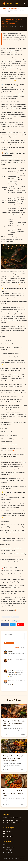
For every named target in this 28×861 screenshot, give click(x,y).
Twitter (12, 624)
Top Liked (22, 647)
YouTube (20, 624)
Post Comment (8, 642)
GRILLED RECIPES (12, 8)
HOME (4, 8)
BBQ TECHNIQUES (8, 850)
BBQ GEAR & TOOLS (8, 847)
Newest (17, 647)
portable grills (6, 617)
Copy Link (16, 620)
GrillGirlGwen (6, 26)
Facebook (5, 624)
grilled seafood (14, 617)
